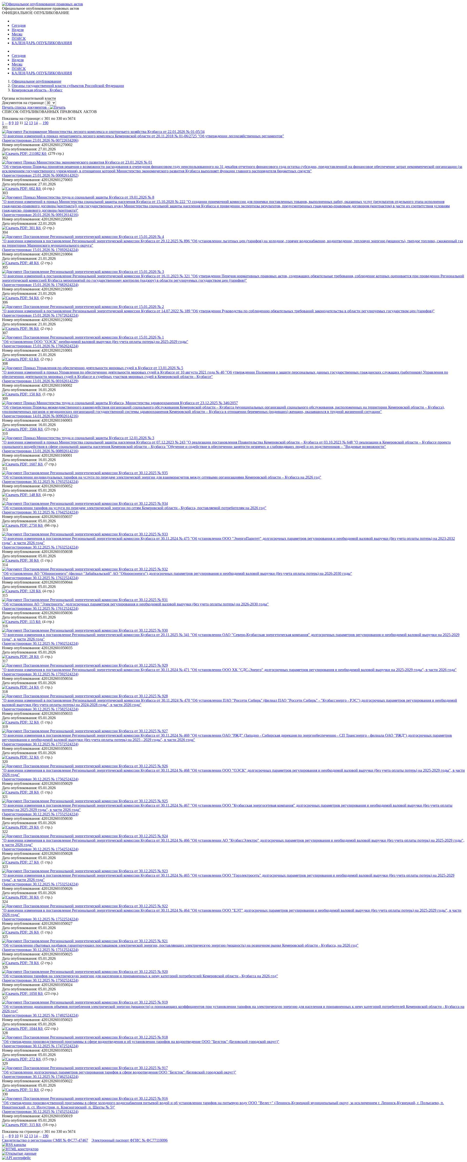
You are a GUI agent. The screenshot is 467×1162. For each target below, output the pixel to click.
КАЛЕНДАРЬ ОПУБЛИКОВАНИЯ (42, 43)
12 (26, 123)
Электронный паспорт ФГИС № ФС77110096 (129, 1140)
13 (31, 123)
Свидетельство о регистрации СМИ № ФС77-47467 (45, 1140)
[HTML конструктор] (20, 1149)
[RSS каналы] (14, 1145)
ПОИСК (19, 38)
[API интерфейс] (16, 1158)
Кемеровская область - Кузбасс (37, 90)
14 (36, 123)
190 (45, 123)
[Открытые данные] (19, 1153)
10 (16, 123)
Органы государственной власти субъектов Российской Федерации (68, 86)
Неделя (18, 30)
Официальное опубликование (36, 81)
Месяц (17, 34)
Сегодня (19, 25)
